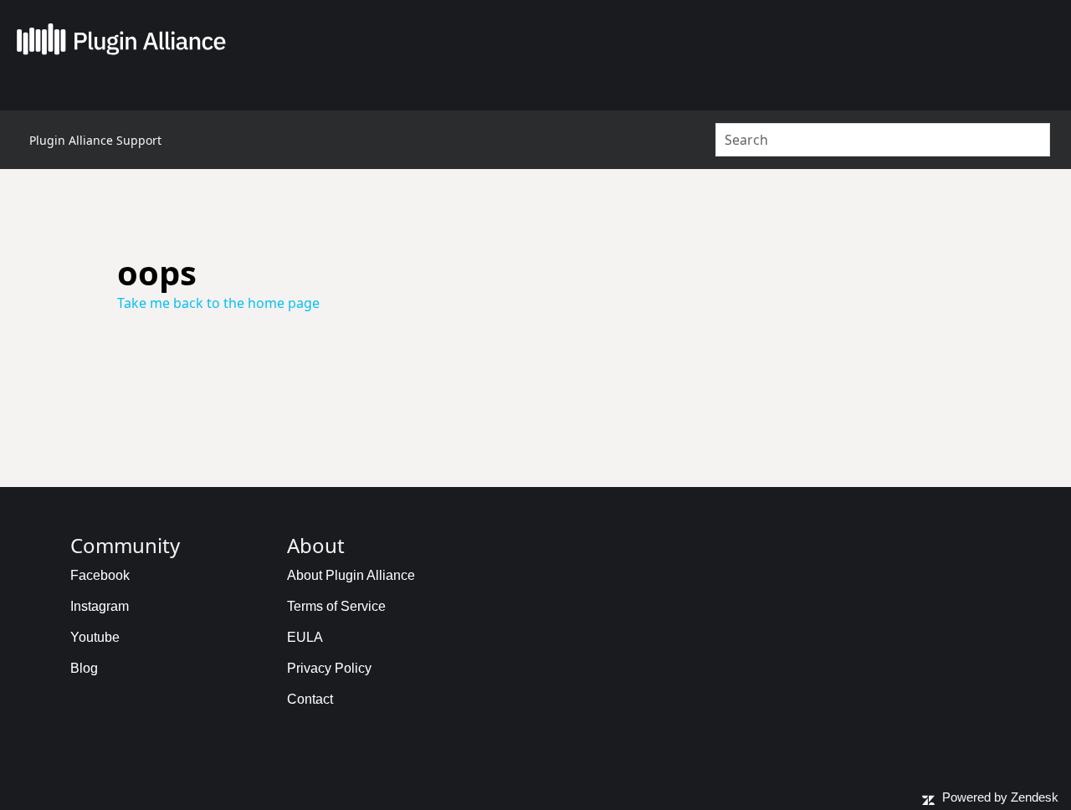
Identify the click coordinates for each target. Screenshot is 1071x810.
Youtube (95, 637)
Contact (310, 699)
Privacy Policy (329, 668)
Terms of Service (336, 606)
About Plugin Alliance (351, 575)
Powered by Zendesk (1000, 797)
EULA (305, 637)
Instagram (99, 606)
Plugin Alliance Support (95, 140)
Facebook (100, 575)
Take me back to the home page (218, 303)
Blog (84, 668)
